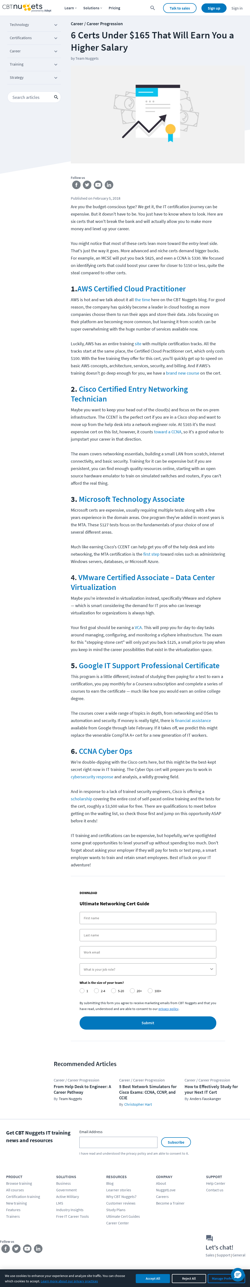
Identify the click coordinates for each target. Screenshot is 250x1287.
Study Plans (115, 1209)
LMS (59, 1203)
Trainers (13, 1216)
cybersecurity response (92, 777)
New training (16, 1203)
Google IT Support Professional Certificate (149, 665)
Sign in (237, 8)
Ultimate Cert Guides (123, 1216)
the (138, 299)
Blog (110, 1183)
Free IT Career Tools (72, 1216)
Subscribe (176, 1142)
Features (13, 1209)
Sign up (214, 8)
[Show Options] (211, 969)
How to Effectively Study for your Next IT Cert (211, 1089)
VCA (138, 627)
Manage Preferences (226, 1278)
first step (151, 554)
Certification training (23, 1196)
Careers (162, 1196)
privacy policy (168, 1009)
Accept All (153, 1278)
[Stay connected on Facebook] (76, 186)
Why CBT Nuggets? (121, 1196)
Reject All (189, 1278)
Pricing (114, 7)
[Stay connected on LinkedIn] (109, 186)
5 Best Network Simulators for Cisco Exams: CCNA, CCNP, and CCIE (148, 1092)
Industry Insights (69, 1209)
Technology (19, 24)
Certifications (21, 37)
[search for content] (153, 8)
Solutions (91, 7)
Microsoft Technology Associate (132, 499)
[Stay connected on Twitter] (87, 186)
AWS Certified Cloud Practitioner (131, 289)
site (138, 343)
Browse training (19, 1183)
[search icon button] (56, 97)
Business (63, 1183)
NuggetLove (166, 1189)
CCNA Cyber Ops (105, 751)
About (161, 1183)
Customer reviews (120, 1203)
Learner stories (118, 1189)
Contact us (214, 1189)
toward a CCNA (167, 432)
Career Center (117, 1222)
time (146, 299)
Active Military (67, 1196)
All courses (15, 1189)
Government (66, 1189)
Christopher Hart (138, 1104)
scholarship (81, 799)
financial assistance (193, 720)
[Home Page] (26, 8)
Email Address (91, 1131)
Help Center (215, 1183)
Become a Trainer (170, 1203)
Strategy (16, 77)
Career (15, 50)
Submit (148, 1023)
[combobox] (146, 969)
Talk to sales (180, 8)
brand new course (182, 373)
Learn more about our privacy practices (69, 1281)
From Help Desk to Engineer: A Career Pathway (82, 1089)
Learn (69, 7)
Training (16, 64)
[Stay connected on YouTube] (98, 186)
